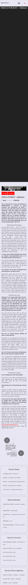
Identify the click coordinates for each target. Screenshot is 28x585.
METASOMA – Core (7, 521)
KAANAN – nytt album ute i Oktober (12, 477)
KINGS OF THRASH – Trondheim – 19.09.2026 (14, 575)
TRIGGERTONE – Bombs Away (10, 510)
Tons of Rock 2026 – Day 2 (9, 560)
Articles (4, 193)
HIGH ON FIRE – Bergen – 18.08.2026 (12, 579)
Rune (4, 200)
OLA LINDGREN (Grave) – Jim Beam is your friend (12, 454)
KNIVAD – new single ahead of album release (14, 481)
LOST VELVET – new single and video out (13, 489)
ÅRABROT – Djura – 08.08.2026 (10, 582)
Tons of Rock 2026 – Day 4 (9, 552)
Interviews (11, 193)
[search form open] (25, 3)
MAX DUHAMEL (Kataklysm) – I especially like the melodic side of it (11, 447)
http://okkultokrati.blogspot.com (10, 424)
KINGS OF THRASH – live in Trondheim (12, 548)
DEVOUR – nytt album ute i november (12, 485)
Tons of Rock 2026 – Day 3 (9, 556)
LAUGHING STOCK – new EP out (10, 473)
